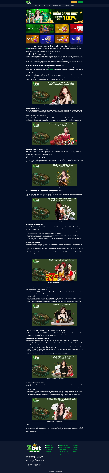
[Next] (81, 15)
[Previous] (28, 15)
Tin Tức (72, 5)
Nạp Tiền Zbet (49, 449)
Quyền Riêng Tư (62, 449)
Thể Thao (55, 5)
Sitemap (48, 455)
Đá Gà (50, 5)
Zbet (36, 5)
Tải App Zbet (49, 453)
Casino (46, 5)
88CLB (40, 433)
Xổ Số (60, 5)
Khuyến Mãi (66, 5)
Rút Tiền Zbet (49, 451)
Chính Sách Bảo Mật (63, 445)
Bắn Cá (41, 5)
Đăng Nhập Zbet (49, 447)
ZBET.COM (42, 427)
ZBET (27, 455)
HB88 (44, 433)
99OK (47, 433)
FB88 (37, 433)
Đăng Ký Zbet (49, 445)
